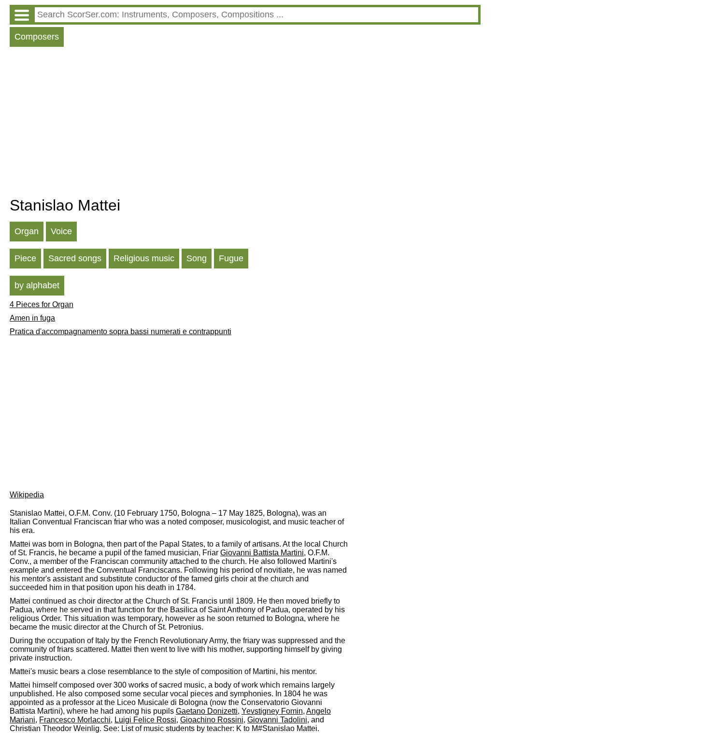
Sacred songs (74, 258)
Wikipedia (27, 495)
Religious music (144, 258)
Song (196, 258)
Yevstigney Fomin (272, 711)
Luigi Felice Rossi (145, 720)
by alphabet (36, 285)
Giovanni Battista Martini (262, 553)
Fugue (231, 258)
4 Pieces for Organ (41, 304)
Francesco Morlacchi (75, 720)
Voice (61, 231)
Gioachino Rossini (211, 720)
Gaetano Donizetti (207, 711)
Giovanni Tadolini (277, 720)
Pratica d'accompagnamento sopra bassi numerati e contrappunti (120, 331)
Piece (25, 258)
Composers (36, 37)
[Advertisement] (245, 124)
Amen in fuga (32, 318)
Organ (26, 231)
